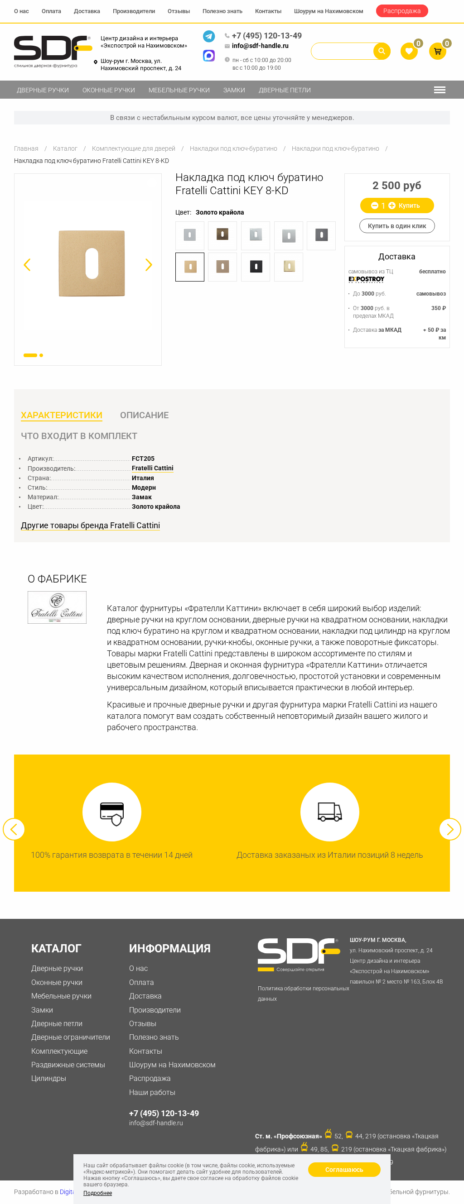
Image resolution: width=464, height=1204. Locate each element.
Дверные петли (285, 90)
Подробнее (97, 1193)
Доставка (87, 11)
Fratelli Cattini (153, 468)
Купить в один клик (397, 225)
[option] (88, 265)
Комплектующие (59, 1051)
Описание (144, 415)
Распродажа (402, 10)
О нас (21, 11)
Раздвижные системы (68, 1065)
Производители (134, 11)
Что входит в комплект (79, 435)
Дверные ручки (43, 90)
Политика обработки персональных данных (303, 993)
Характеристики (61, 415)
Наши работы (152, 1092)
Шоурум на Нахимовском (328, 11)
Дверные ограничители (70, 1037)
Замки (234, 90)
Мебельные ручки (179, 90)
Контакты (268, 11)
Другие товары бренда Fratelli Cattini (90, 525)
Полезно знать (222, 11)
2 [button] (41, 355)
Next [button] (450, 829)
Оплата (51, 11)
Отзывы (179, 11)
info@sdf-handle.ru (260, 45)
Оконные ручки (108, 90)
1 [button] (30, 355)
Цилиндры (48, 1078)
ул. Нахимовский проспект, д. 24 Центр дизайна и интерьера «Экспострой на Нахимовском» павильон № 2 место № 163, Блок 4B (396, 960)
